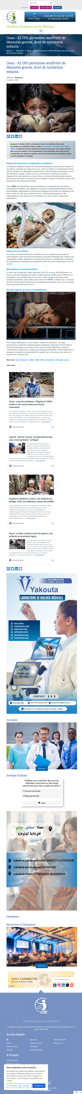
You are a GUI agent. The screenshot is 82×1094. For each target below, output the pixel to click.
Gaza (17, 360)
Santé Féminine (12, 1046)
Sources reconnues (32, 791)
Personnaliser (13, 1086)
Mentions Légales (13, 1064)
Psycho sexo (58, 1043)
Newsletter (57, 7)
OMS (37, 360)
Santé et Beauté (60, 1040)
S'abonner (34, 7)
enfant (31, 360)
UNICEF (50, 280)
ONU (54, 275)
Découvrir (42, 769)
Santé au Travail (36, 1043)
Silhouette (34, 1046)
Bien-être (33, 1040)
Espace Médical (46, 7)
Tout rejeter (26, 1086)
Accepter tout (38, 1086)
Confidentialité (12, 1060)
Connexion (24, 7)
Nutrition (9, 1050)
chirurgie (60, 360)
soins (66, 360)
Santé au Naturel (36, 1050)
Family (8, 1043)
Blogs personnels (32, 796)
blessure (24, 360)
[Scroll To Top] (41, 991)
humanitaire (50, 360)
